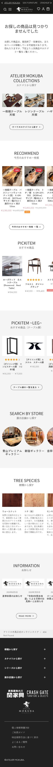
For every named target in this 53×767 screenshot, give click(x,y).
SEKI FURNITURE (30, 2)
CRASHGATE (45, 2)
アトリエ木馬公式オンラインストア (21, 631)
